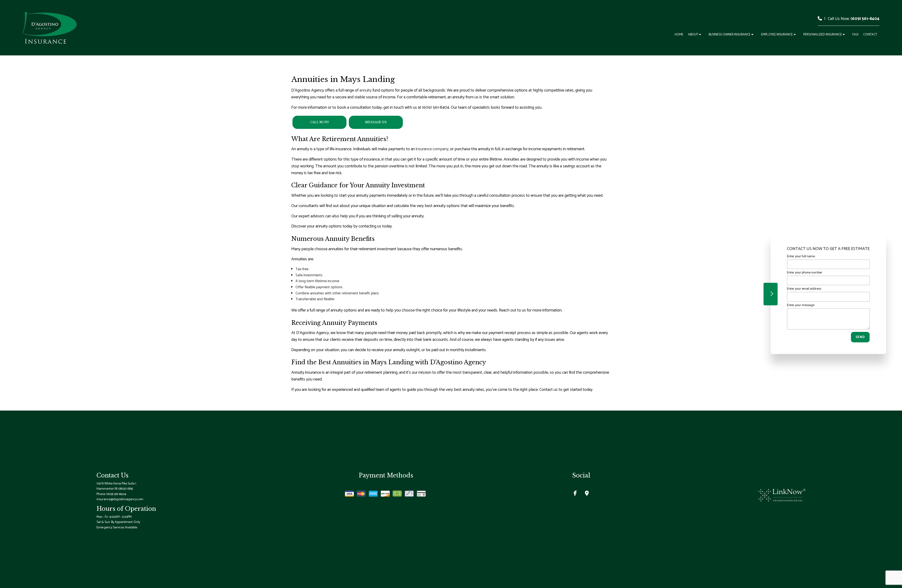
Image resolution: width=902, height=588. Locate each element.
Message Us (376, 122)
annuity (365, 90)
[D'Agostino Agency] (50, 27)
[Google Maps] (586, 494)
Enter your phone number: (802, 272)
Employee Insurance (777, 34)
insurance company (432, 149)
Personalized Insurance (822, 34)
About (693, 34)
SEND (858, 337)
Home (679, 34)
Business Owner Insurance (729, 34)
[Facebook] (575, 494)
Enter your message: (799, 305)
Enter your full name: (799, 256)
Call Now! (319, 122)
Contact (870, 34)
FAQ (855, 34)
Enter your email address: (802, 288)
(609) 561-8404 (865, 18)
